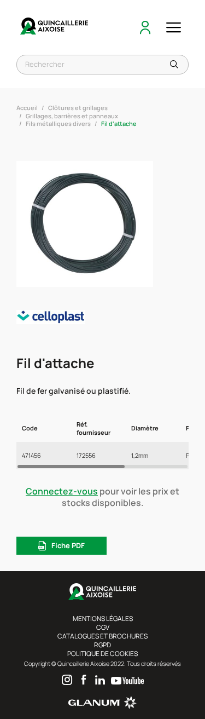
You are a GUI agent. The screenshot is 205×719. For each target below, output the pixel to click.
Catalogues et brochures (102, 636)
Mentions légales (103, 618)
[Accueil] (54, 27)
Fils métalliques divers (58, 123)
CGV (102, 627)
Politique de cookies (102, 653)
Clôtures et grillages (78, 107)
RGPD (102, 644)
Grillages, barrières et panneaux (72, 116)
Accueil (27, 107)
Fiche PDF (68, 545)
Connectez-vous (62, 491)
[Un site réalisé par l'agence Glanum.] (102, 707)
